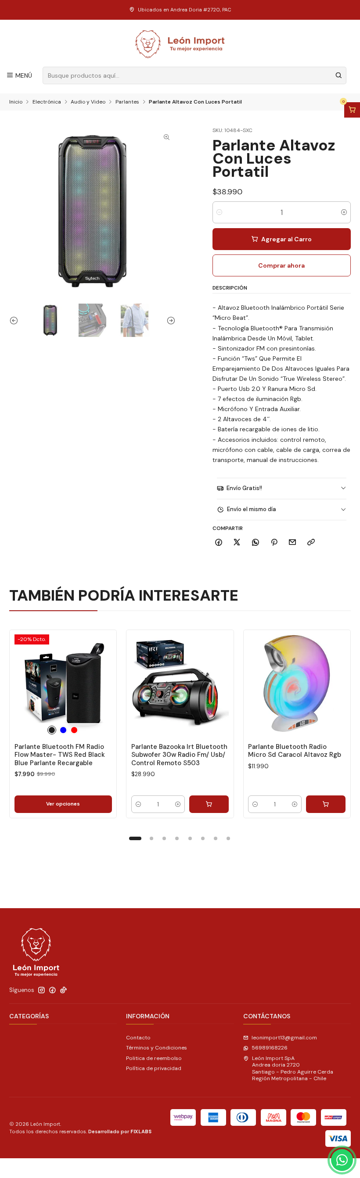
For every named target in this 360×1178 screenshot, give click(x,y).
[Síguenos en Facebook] (52, 990)
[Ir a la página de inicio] (180, 44)
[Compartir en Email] (292, 542)
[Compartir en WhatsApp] (255, 542)
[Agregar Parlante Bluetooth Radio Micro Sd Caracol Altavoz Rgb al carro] (326, 804)
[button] (135, 838)
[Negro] (51, 730)
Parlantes (127, 102)
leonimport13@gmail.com (284, 1037)
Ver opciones (63, 803)
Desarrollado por (119, 1131)
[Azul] (63, 730)
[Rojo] (74, 730)
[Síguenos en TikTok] (63, 990)
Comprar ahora (281, 265)
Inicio (15, 102)
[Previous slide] (15, 320)
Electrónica (46, 102)
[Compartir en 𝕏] (237, 542)
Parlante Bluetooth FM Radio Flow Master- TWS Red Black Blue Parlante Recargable (59, 754)
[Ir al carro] (352, 110)
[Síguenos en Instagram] (41, 990)
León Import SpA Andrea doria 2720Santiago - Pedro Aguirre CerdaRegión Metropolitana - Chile (292, 1068)
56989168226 (270, 1047)
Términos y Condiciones (156, 1047)
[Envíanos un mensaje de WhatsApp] (342, 1160)
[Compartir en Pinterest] (274, 542)
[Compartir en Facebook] (218, 542)
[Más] (102, 683)
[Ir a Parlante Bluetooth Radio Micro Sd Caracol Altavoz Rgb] (297, 683)
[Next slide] (169, 320)
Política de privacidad (153, 1068)
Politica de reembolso (154, 1058)
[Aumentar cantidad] (344, 212)
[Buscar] (338, 75)
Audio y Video (88, 102)
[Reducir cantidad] (219, 212)
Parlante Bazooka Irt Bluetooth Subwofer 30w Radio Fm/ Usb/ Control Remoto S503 (179, 754)
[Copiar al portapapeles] (311, 542)
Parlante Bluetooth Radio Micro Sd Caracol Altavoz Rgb (294, 750)
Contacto (138, 1037)
